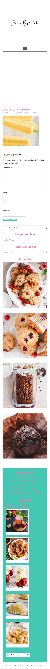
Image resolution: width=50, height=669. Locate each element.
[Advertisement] (25, 79)
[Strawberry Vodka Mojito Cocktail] (17, 521)
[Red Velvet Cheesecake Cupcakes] (17, 577)
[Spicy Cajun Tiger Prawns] (17, 549)
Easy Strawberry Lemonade (25, 489)
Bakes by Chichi (25, 13)
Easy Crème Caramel (25, 477)
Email (5, 201)
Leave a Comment (31, 112)
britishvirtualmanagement (31, 665)
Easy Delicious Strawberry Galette (25, 493)
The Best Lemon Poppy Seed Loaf (25, 481)
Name (6, 192)
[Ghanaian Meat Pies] (17, 605)
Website (6, 211)
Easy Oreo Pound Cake (25, 485)
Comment (7, 168)
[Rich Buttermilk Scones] (17, 633)
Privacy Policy (25, 500)
